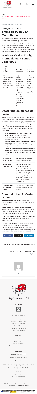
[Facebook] (18, 309)
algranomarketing (24, 385)
